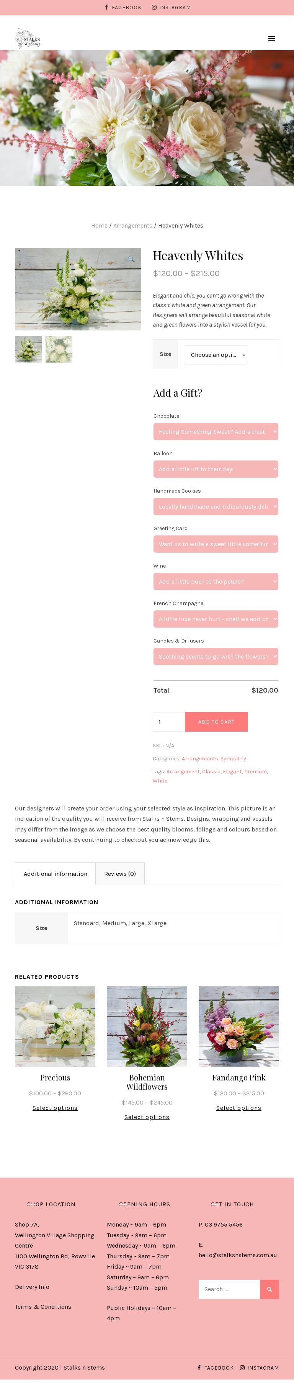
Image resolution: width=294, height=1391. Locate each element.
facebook (127, 7)
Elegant (232, 771)
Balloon (163, 453)
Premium (255, 771)
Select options (55, 1107)
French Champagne (178, 603)
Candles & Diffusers (179, 641)
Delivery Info (32, 1286)
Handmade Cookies (177, 491)
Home (99, 225)
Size (166, 354)
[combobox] (216, 354)
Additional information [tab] (55, 873)
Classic (211, 771)
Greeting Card (171, 528)
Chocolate (166, 416)
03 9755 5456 (224, 1224)
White (160, 781)
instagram (175, 7)
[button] (131, 259)
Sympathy (233, 758)
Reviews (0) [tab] (120, 873)
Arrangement (183, 771)
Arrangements (132, 225)
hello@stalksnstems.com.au (238, 1255)
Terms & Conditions (43, 1306)
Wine (160, 566)
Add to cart (216, 722)
